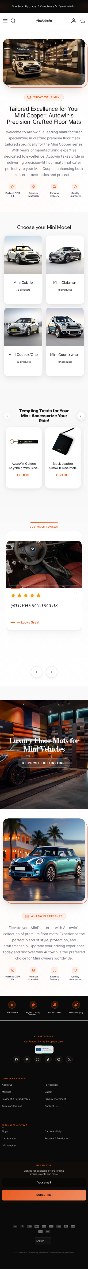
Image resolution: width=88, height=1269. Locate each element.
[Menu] (5, 21)
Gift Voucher (9, 1145)
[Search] (15, 21)
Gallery (49, 1091)
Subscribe (44, 1194)
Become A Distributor (57, 1138)
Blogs (5, 1131)
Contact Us (51, 1106)
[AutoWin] (44, 20)
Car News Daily (53, 1131)
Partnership (51, 1084)
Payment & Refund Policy (16, 1098)
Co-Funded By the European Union (44, 1041)
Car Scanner (9, 1138)
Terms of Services (12, 1106)
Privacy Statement (55, 1098)
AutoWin (23, 1253)
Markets (6, 1091)
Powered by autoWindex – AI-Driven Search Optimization (51, 1253)
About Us (7, 1084)
